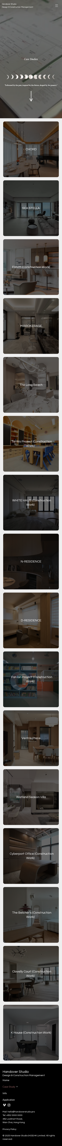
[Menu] (56, 5)
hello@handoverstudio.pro (21, 1112)
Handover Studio (9, 4)
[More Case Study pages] (17, 1086)
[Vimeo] (4, 1105)
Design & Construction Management (17, 7)
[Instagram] (9, 1105)
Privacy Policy (9, 1129)
